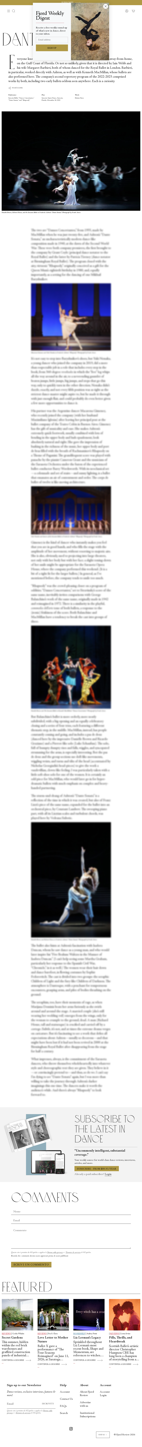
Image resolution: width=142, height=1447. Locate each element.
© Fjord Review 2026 (124, 1435)
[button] (13, 11)
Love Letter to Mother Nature (53, 1340)
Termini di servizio (73, 1252)
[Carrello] (133, 11)
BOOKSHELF (79, 1334)
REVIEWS (6, 1334)
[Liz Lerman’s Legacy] (89, 1314)
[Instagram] (71, 1429)
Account (65, 1392)
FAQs (63, 1406)
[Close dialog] (105, 6)
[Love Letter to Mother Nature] (53, 1314)
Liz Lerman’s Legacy (87, 1337)
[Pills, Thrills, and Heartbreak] (124, 1314)
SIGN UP (51, 48)
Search (64, 1413)
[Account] (126, 11)
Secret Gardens (12, 1337)
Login (108, 1174)
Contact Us (66, 1399)
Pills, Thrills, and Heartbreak (120, 1340)
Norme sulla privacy (55, 1252)
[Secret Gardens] (17, 1314)
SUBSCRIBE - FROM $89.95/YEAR (96, 1169)
